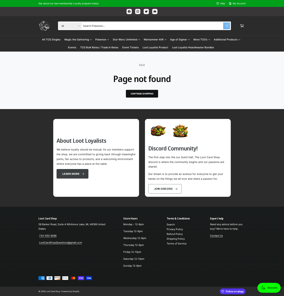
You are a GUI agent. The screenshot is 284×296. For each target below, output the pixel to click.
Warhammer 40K (154, 39)
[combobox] (156, 26)
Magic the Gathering (76, 39)
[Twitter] (146, 11)
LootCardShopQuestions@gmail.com (60, 242)
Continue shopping (142, 93)
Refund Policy (175, 234)
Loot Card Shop (53, 291)
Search (171, 224)
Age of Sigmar (178, 39)
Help (222, 3)
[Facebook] (129, 11)
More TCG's (200, 39)
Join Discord (163, 188)
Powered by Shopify (70, 291)
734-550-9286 (48, 235)
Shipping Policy (176, 238)
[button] (242, 26)
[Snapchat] (154, 11)
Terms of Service (177, 243)
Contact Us (216, 235)
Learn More (71, 173)
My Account (239, 3)
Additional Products (225, 39)
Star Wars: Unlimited (125, 39)
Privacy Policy (175, 229)
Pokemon (100, 39)
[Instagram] (137, 11)
